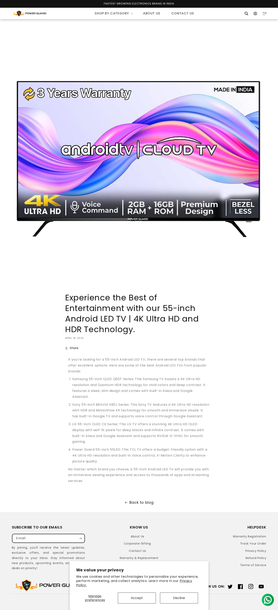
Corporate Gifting (137, 543)
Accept (137, 598)
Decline (179, 598)
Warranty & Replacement (139, 558)
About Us (137, 536)
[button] (113, 13)
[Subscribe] (80, 538)
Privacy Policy (255, 551)
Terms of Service (253, 565)
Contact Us (137, 551)
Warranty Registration (249, 536)
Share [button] (74, 348)
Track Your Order (253, 543)
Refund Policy (256, 558)
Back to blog (141, 502)
